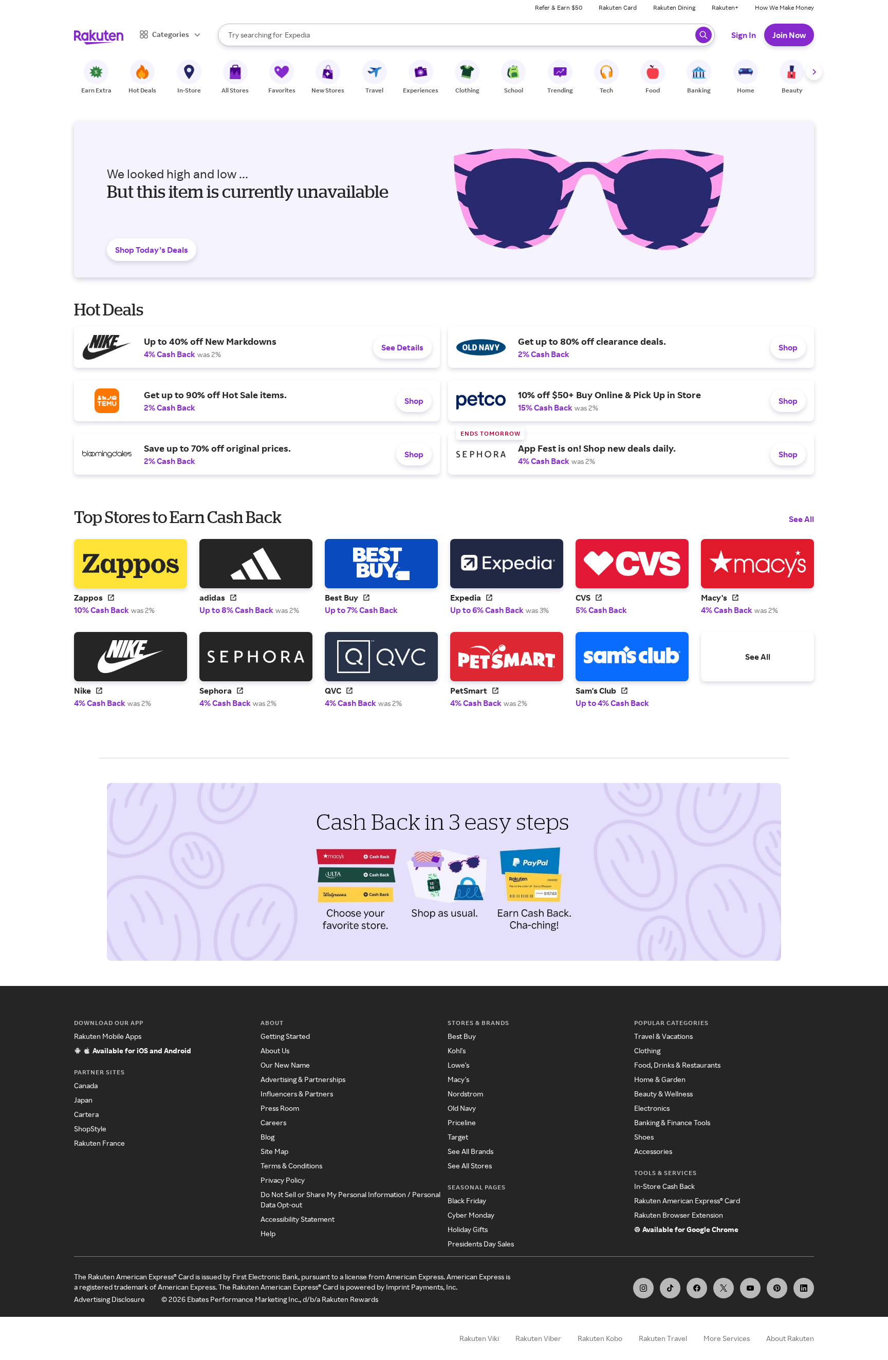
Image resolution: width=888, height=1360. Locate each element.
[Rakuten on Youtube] (750, 1288)
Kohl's (457, 1050)
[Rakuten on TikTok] (670, 1288)
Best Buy (462, 1036)
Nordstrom (465, 1093)
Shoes (644, 1136)
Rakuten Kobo (600, 1338)
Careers (273, 1122)
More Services (727, 1338)
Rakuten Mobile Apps (107, 1036)
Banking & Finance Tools (672, 1122)
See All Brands (470, 1151)
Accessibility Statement (298, 1219)
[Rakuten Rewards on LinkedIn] (803, 1288)
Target (458, 1136)
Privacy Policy (283, 1180)
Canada (86, 1085)
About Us (275, 1050)
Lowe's (458, 1064)
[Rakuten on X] (723, 1288)
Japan (83, 1099)
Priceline (462, 1122)
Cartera (86, 1114)
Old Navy (462, 1108)
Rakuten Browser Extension (678, 1214)
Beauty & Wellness (663, 1093)
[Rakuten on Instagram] (643, 1288)
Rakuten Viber (538, 1338)
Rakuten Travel (663, 1338)
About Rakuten (790, 1338)
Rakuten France (99, 1143)
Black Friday (467, 1200)
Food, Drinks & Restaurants (677, 1064)
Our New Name (285, 1064)
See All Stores (470, 1165)
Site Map (274, 1151)
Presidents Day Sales (481, 1243)
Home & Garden (660, 1079)
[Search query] (703, 35)
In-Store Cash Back (664, 1186)
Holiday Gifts (468, 1229)
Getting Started (285, 1036)
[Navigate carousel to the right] (814, 72)
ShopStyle (90, 1128)
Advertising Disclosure (109, 1299)
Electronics (652, 1108)
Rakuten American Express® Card (687, 1200)
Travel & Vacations (663, 1036)
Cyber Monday (471, 1214)
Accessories (653, 1151)
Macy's (458, 1079)
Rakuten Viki (479, 1338)
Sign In (743, 35)
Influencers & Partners (297, 1093)
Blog (267, 1136)
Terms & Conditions (291, 1165)
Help (268, 1233)
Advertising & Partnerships (303, 1079)
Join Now (789, 35)
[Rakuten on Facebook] (697, 1288)
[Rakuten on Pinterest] (777, 1288)
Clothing (647, 1050)
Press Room (280, 1108)
